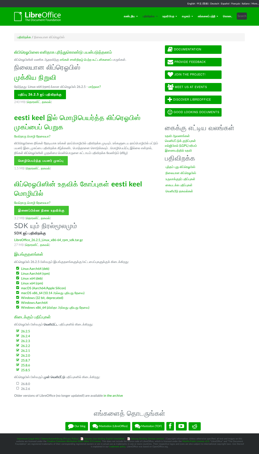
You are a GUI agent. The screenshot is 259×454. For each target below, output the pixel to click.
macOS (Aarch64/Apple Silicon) (43, 288)
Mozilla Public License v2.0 (195, 441)
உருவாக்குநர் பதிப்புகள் (180, 179)
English (191, 3)
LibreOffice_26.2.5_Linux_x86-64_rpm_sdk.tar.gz (48, 240)
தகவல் (46, 102)
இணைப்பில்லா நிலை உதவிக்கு (41, 210)
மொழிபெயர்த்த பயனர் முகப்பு (41, 160)
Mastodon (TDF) (151, 426)
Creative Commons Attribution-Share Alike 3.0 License (74, 441)
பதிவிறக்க (149, 16)
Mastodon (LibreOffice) (113, 426)
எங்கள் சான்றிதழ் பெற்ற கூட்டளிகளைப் (86, 59)
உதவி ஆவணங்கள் (177, 136)
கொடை (227, 16)
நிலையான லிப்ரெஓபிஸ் (181, 173)
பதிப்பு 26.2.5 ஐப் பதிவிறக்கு (40, 94)
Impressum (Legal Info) (28, 439)
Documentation (187, 49)
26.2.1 (25, 350)
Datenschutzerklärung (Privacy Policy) (59, 439)
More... (255, 3)
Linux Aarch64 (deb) (35, 268)
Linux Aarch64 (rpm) (35, 273)
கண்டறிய (129, 16)
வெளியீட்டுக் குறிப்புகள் (180, 140)
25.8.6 (25, 365)
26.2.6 (25, 388)
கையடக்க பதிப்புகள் (179, 185)
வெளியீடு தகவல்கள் (179, 191)
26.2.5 (25, 331)
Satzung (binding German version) (147, 439)
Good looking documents (196, 112)
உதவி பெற (168, 16)
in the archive (113, 395)
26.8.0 (25, 384)
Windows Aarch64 (34, 302)
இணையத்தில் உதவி (178, 150)
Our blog (79, 426)
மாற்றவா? (94, 86)
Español (225, 3)
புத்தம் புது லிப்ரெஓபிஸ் (180, 167)
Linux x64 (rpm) (32, 283)
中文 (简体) (202, 3)
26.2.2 (25, 346)
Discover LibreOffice (191, 99)
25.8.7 (25, 360)
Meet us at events (190, 87)
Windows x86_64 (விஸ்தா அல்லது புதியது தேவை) (55, 307)
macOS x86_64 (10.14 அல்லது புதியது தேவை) (52, 293)
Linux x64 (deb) (31, 278)
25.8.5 (25, 370)
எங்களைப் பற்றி (206, 16)
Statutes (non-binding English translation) (104, 439)
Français (235, 3)
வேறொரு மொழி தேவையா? (32, 136)
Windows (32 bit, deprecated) (42, 298)
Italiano (246, 3)
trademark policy (117, 446)
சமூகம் (186, 16)
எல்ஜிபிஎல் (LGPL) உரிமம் (181, 145)
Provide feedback (189, 62)
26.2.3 (25, 341)
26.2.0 (25, 355)
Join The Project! (189, 74)
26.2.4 (25, 336)
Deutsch (214, 3)
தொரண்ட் (33, 102)
